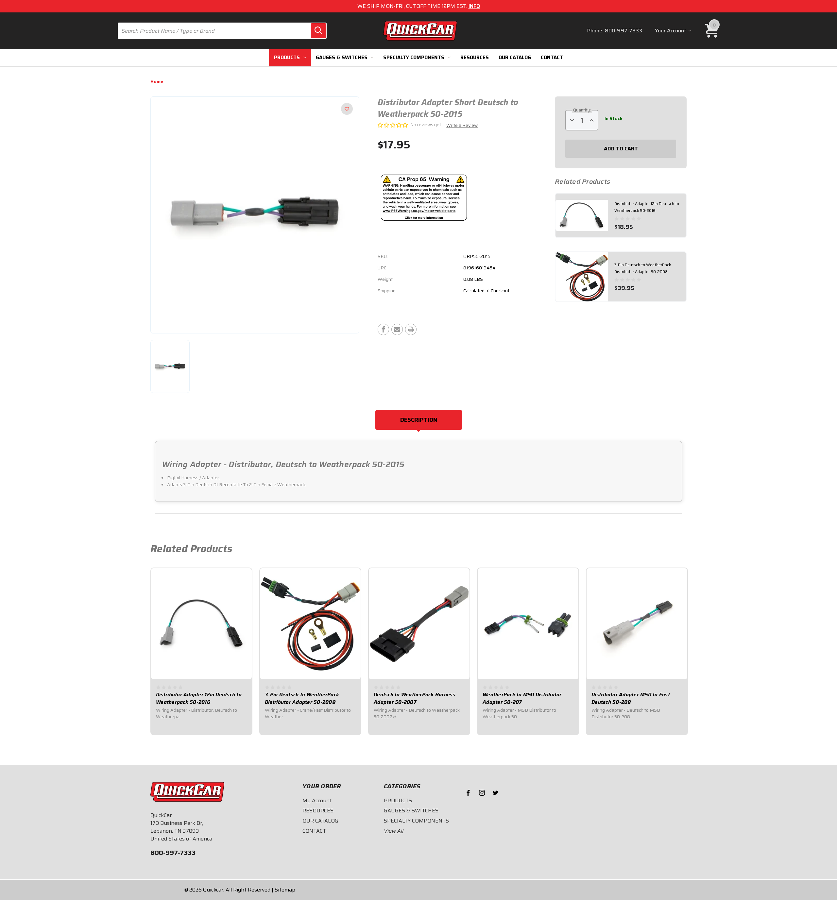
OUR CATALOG (515, 57)
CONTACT (552, 57)
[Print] (411, 329)
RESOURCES (474, 57)
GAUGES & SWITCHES (341, 57)
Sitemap (285, 890)
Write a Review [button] (462, 125)
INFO (474, 6)
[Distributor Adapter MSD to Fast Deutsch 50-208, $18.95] (637, 623)
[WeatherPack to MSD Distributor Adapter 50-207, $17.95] (528, 623)
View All (393, 831)
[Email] (397, 329)
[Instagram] (482, 793)
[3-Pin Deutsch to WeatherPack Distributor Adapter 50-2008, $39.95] (310, 623)
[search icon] (318, 30)
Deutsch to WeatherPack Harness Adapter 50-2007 (414, 698)
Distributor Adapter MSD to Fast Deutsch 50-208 (630, 698)
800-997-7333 (623, 30)
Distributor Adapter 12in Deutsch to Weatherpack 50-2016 (199, 698)
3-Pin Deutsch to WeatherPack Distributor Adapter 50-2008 (302, 698)
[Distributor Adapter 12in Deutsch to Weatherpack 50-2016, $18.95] (201, 623)
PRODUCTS (287, 57)
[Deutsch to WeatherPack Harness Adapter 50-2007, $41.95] (419, 623)
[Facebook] (383, 329)
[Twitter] (496, 793)
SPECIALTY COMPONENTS (413, 57)
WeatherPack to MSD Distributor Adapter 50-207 (522, 698)
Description (418, 419)
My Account (317, 800)
